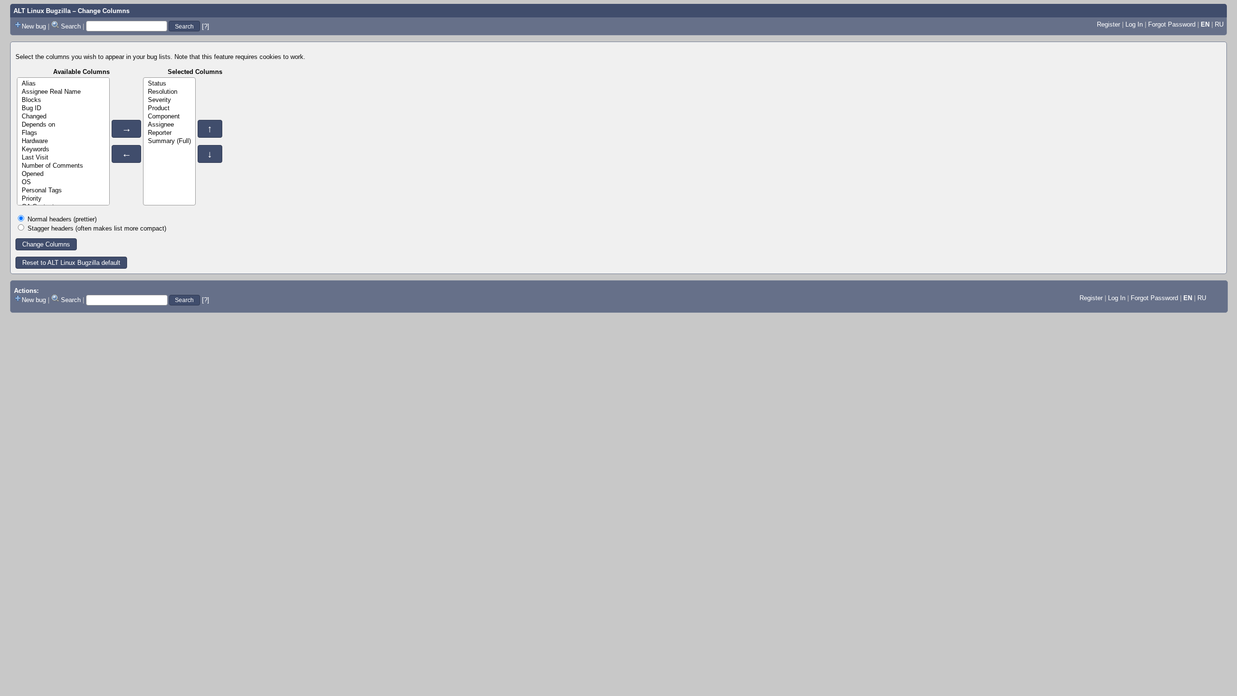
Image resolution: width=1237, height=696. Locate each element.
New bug (34, 26)
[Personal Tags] (63, 191)
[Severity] (169, 100)
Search (71, 26)
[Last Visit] (63, 158)
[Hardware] (63, 141)
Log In (1134, 24)
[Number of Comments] (63, 166)
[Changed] (63, 117)
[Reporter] (169, 133)
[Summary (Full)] (169, 141)
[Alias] (63, 84)
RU (1219, 24)
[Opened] (63, 174)
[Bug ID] (63, 108)
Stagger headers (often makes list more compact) (97, 228)
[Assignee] (169, 125)
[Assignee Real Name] (63, 92)
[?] (205, 26)
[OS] (63, 182)
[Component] (169, 117)
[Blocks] (63, 100)
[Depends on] (63, 125)
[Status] (169, 84)
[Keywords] (63, 149)
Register (1108, 24)
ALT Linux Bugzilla (42, 10)
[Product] (169, 108)
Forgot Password (1171, 24)
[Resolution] (169, 92)
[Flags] (63, 133)
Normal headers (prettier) (62, 219)
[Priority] (63, 199)
